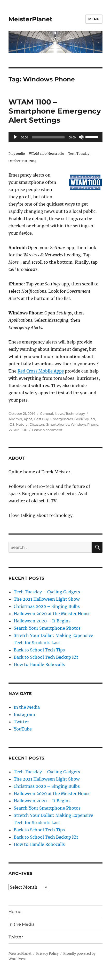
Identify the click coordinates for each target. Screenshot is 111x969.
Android (15, 419)
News (59, 413)
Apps (28, 419)
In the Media (27, 707)
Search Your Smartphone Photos (47, 628)
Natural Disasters (30, 424)
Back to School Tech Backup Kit (46, 657)
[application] (55, 137)
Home (15, 911)
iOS (11, 424)
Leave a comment (47, 430)
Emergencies (61, 419)
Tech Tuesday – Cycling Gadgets (47, 591)
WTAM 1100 (18, 430)
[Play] (15, 137)
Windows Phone (84, 424)
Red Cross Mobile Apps (41, 371)
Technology (75, 413)
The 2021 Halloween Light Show (47, 599)
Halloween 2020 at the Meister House (52, 613)
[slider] (92, 136)
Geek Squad (84, 419)
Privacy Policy (47, 953)
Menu (94, 19)
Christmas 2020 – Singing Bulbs (47, 606)
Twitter (21, 721)
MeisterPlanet (30, 19)
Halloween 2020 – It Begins (42, 620)
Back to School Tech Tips (39, 649)
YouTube (23, 729)
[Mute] (81, 137)
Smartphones (57, 424)
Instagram (24, 714)
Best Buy (41, 419)
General (46, 413)
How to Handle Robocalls (39, 664)
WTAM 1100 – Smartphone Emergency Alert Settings (55, 110)
